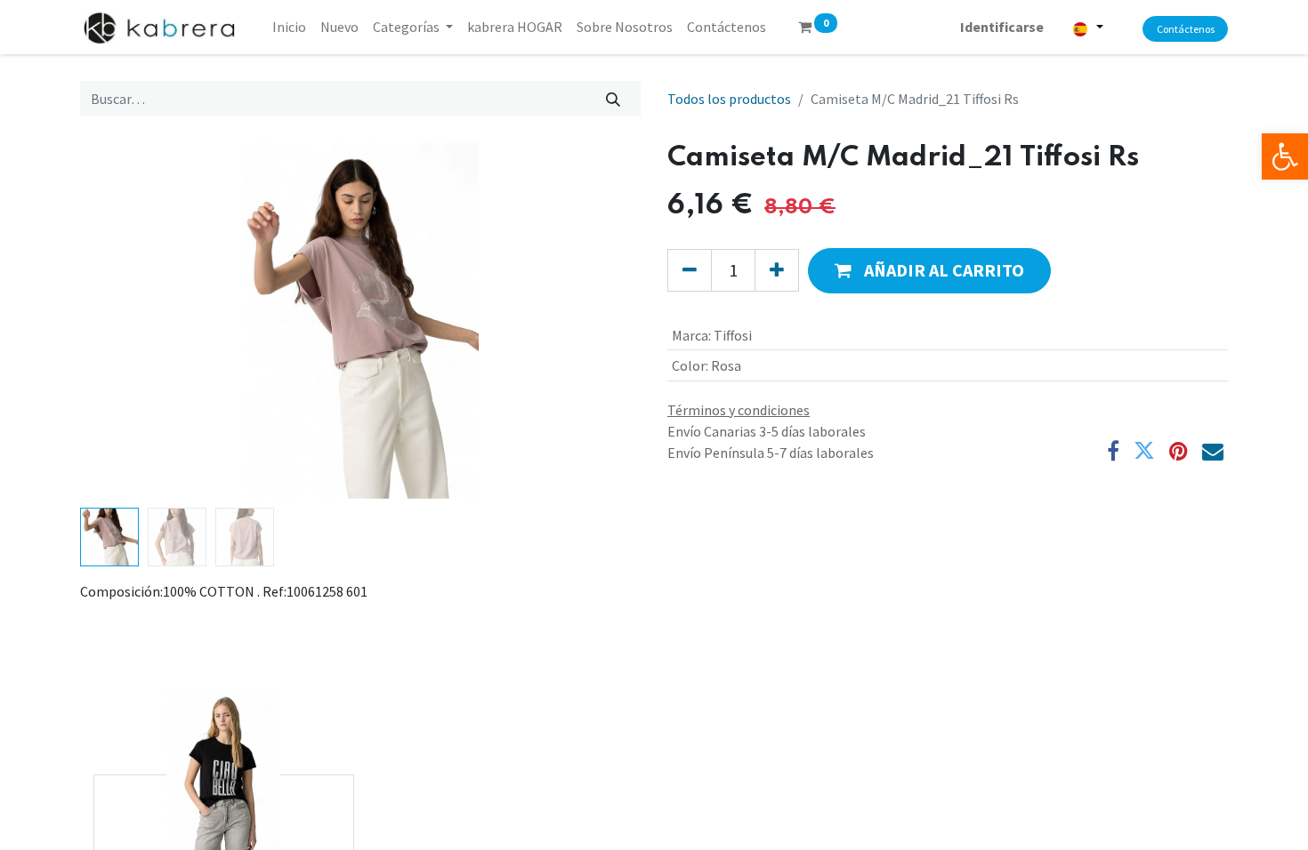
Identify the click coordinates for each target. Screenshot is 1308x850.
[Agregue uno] (777, 270)
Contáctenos (1186, 29)
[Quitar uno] (689, 270)
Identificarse (1002, 27)
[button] (122, 320)
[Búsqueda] (613, 98)
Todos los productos (729, 99)
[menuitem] (289, 26)
